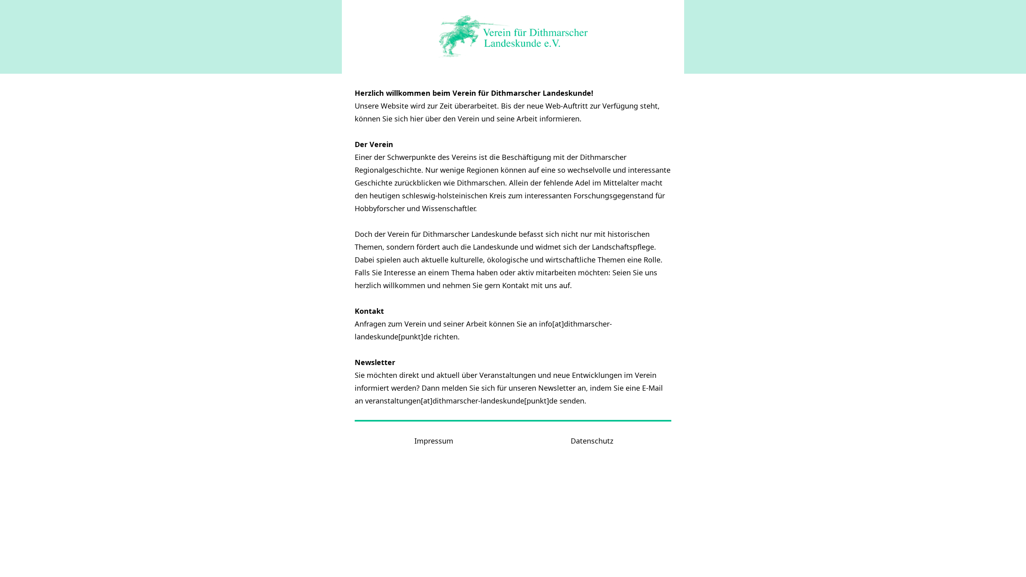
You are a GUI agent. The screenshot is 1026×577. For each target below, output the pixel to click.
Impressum (433, 441)
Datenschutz (592, 441)
